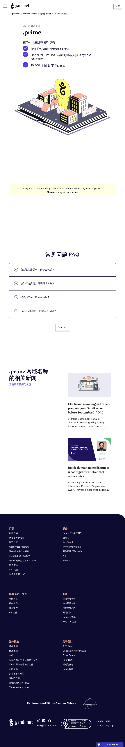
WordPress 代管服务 (19, 546)
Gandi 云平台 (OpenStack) (22, 560)
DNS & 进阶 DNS (17, 574)
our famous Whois (63, 703)
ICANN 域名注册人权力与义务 (23, 660)
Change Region (103, 721)
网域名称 (13, 533)
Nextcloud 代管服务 (19, 551)
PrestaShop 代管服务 (19, 556)
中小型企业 (68, 542)
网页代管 (13, 542)
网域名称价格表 (16, 537)
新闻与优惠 (68, 664)
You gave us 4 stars (47, 725)
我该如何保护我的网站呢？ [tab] (35, 297)
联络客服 (13, 598)
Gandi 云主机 (69, 617)
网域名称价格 (45, 13)
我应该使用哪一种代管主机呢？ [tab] (37, 269)
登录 (117, 6)
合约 (11, 655)
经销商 (66, 537)
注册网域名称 (69, 598)
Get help (62, 327)
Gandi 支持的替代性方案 (74, 650)
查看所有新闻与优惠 (20, 384)
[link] (38, 721)
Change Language (105, 725)
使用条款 (13, 650)
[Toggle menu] (5, 6)
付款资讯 (13, 669)
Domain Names (30, 13)
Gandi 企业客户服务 (72, 533)
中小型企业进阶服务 (72, 546)
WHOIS (66, 560)
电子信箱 (13, 565)
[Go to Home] (20, 6)
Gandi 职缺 (68, 669)
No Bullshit (68, 660)
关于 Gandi (68, 646)
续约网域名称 (69, 608)
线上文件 (13, 608)
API (64, 556)
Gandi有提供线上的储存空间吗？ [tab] (38, 311)
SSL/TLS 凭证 (69, 621)
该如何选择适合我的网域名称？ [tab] (37, 283)
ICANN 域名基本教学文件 (21, 664)
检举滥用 (13, 646)
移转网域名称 (69, 603)
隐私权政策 (14, 678)
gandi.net (16, 13)
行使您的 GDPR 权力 (19, 682)
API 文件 (13, 612)
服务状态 (13, 603)
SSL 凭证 (13, 569)
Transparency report (19, 687)
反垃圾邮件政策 (16, 673)
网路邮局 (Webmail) (72, 551)
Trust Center (69, 655)
